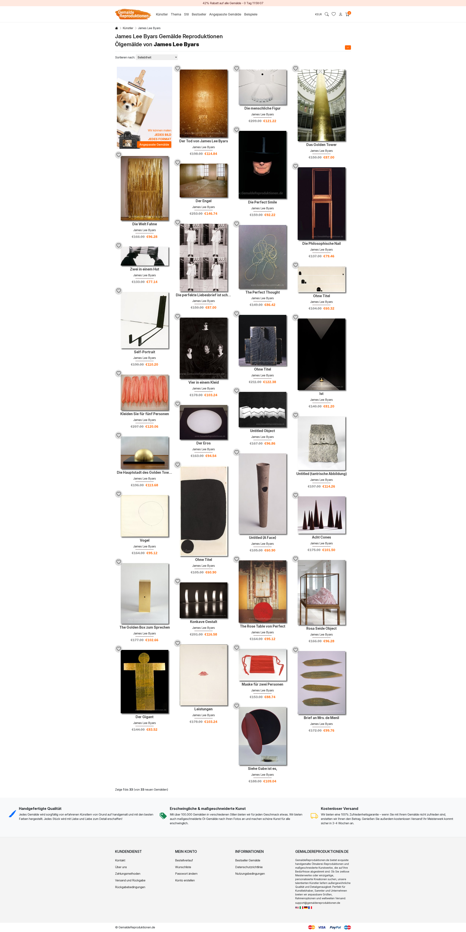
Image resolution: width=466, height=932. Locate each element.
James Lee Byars (203, 147)
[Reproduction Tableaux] (310, 907)
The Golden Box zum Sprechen (144, 628)
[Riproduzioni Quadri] (301, 907)
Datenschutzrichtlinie (249, 867)
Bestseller (199, 14)
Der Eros (203, 443)
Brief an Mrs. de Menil (321, 718)
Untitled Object (262, 431)
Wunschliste (183, 867)
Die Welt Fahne (144, 224)
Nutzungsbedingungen (250, 873)
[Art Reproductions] (297, 907)
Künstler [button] (162, 14)
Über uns (121, 867)
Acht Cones (321, 537)
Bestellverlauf (184, 860)
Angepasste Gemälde (225, 14)
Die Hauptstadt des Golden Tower (144, 473)
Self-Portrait (144, 352)
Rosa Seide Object (321, 629)
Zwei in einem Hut (144, 269)
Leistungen (203, 709)
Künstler (128, 28)
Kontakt (120, 860)
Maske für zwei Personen (262, 684)
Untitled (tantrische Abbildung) (321, 474)
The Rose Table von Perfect (262, 626)
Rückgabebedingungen (130, 887)
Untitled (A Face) (262, 538)
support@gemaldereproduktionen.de (317, 902)
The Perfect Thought (262, 292)
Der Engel (204, 201)
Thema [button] (176, 14)
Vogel (144, 541)
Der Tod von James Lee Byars (203, 141)
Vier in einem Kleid (203, 383)
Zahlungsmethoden (127, 873)
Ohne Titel (321, 296)
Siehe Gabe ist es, (262, 769)
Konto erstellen (185, 880)
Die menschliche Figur (262, 108)
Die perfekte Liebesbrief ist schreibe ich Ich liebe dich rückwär (203, 295)
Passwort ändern (186, 873)
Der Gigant (144, 717)
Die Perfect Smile (262, 202)
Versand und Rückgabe (130, 880)
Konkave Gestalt (203, 622)
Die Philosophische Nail (321, 244)
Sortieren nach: (125, 57)
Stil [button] (186, 14)
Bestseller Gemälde (247, 860)
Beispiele (250, 14)
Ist (321, 394)
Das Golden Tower (321, 145)
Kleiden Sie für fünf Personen (144, 414)
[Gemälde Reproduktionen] (306, 907)
